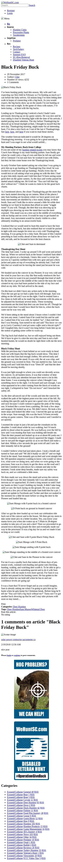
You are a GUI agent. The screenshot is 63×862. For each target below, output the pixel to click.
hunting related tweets (32, 150)
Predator (17, 41)
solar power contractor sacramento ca (18, 639)
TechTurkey (18, 49)
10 (36, 855)
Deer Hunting (19, 606)
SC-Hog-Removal (21, 57)
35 (40, 850)
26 (33, 847)
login (9, 655)
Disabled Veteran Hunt (23, 60)
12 (36, 818)
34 (30, 837)
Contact (16, 52)
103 (31, 834)
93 (38, 802)
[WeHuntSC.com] (10, 2)
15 (41, 826)
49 (32, 792)
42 (38, 808)
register (17, 655)
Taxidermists (19, 35)
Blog (8, 23)
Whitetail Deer (38, 609)
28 (42, 813)
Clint (17, 77)
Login (10, 13)
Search (32, 5)
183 (33, 823)
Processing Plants (21, 32)
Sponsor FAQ (19, 54)
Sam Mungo (25, 609)
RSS (36, 792)
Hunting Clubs (20, 29)
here (7, 132)
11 (32, 800)
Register (11, 10)
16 (43, 829)
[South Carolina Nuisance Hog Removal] (31, 717)
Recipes (16, 46)
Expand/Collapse (15, 792)
